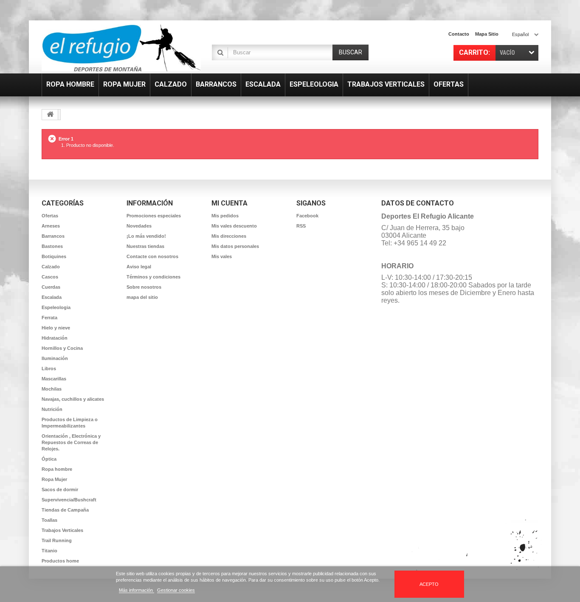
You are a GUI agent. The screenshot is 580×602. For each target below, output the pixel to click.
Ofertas (50, 215)
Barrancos (53, 236)
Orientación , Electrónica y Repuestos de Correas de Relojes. (71, 442)
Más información (136, 590)
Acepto (429, 584)
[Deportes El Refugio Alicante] (121, 48)
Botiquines (54, 256)
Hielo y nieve (56, 327)
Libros (49, 368)
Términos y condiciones (153, 276)
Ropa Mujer (54, 479)
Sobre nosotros (144, 287)
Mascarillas (54, 378)
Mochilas (52, 388)
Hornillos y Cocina (62, 348)
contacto (458, 34)
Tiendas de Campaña (65, 509)
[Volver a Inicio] (50, 115)
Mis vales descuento (234, 225)
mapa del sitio (142, 297)
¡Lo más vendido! (146, 236)
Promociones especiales (154, 215)
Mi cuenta (229, 203)
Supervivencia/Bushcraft (69, 499)
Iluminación (55, 358)
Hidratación (55, 337)
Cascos (50, 276)
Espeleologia (56, 307)
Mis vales (221, 256)
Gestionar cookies (176, 590)
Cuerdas (51, 287)
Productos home (60, 560)
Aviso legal (139, 266)
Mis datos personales (235, 246)
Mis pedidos (225, 215)
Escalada (52, 297)
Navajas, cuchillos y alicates (73, 399)
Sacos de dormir (60, 489)
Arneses (51, 225)
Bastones (52, 246)
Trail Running (57, 540)
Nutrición (52, 409)
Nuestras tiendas (145, 246)
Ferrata (49, 317)
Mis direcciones (228, 236)
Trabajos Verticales (62, 530)
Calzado (51, 266)
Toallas (49, 520)
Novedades (139, 225)
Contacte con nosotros (152, 256)
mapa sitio (486, 34)
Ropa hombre (57, 469)
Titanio (49, 550)
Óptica (49, 458)
